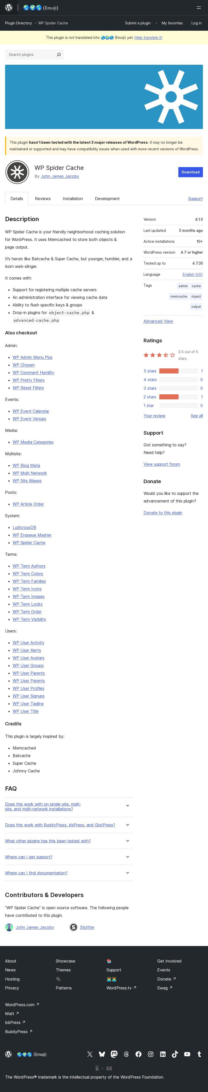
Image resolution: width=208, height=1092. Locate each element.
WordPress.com (22, 1004)
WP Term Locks (28, 604)
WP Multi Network (30, 473)
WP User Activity (28, 642)
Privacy (12, 987)
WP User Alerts (27, 650)
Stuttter (87, 927)
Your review (154, 415)
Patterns (64, 987)
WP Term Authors (29, 565)
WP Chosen (24, 364)
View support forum (162, 464)
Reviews (43, 198)
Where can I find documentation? (36, 873)
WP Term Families (29, 581)
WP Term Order (27, 611)
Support (195, 198)
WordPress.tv (122, 987)
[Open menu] (200, 7)
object (196, 296)
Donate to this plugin (163, 512)
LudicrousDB (24, 527)
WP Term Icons (27, 588)
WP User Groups (28, 665)
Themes (63, 969)
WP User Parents (29, 673)
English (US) (193, 274)
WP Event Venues (29, 418)
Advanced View (158, 321)
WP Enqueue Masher (32, 534)
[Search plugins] (59, 55)
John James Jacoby (60, 176)
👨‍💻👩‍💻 (112, 979)
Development (107, 198)
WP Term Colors (28, 573)
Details (16, 198)
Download (191, 172)
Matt (12, 1013)
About (10, 961)
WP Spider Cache (29, 542)
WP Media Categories (33, 442)
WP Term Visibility (29, 619)
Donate (166, 979)
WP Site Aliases (27, 480)
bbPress (15, 1022)
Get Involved (169, 961)
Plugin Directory (18, 23)
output (196, 306)
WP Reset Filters (28, 387)
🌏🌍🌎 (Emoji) (32, 1054)
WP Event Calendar (31, 411)
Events (163, 969)
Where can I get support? (29, 857)
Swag (165, 987)
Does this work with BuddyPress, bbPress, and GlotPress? (60, 825)
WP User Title (26, 711)
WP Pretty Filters (29, 380)
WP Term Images (29, 596)
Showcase (65, 961)
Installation (73, 198)
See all (197, 415)
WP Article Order (28, 504)
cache (196, 286)
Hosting (12, 979)
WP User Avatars (28, 657)
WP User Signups (29, 695)
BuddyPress (19, 1031)
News (10, 969)
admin (183, 286)
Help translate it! (148, 37)
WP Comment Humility (33, 372)
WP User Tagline (28, 703)
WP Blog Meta (26, 465)
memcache (178, 296)
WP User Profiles (28, 688)
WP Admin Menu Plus (33, 357)
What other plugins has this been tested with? (48, 841)
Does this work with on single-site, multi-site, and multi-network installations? (43, 806)
